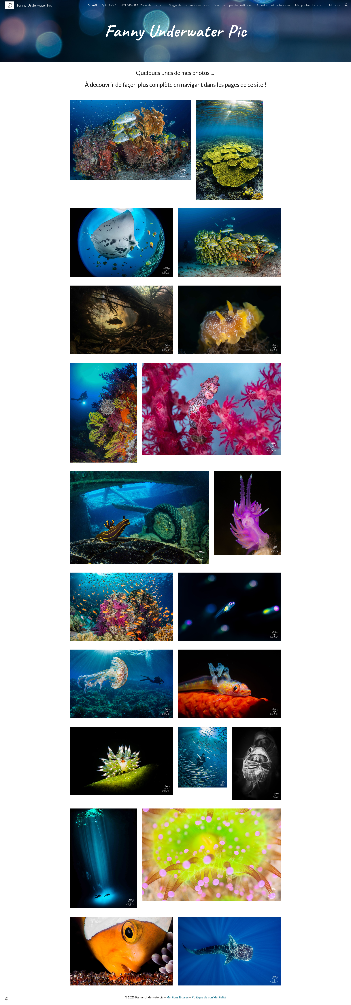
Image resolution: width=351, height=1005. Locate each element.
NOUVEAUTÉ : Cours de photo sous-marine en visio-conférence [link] (142, 5)
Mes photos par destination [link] (231, 5)
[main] (175, 31)
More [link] (332, 5)
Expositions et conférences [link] (273, 5)
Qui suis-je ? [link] (108, 5)
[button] (346, 5)
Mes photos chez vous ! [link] (309, 5)
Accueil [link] (92, 5)
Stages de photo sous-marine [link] (187, 5)
